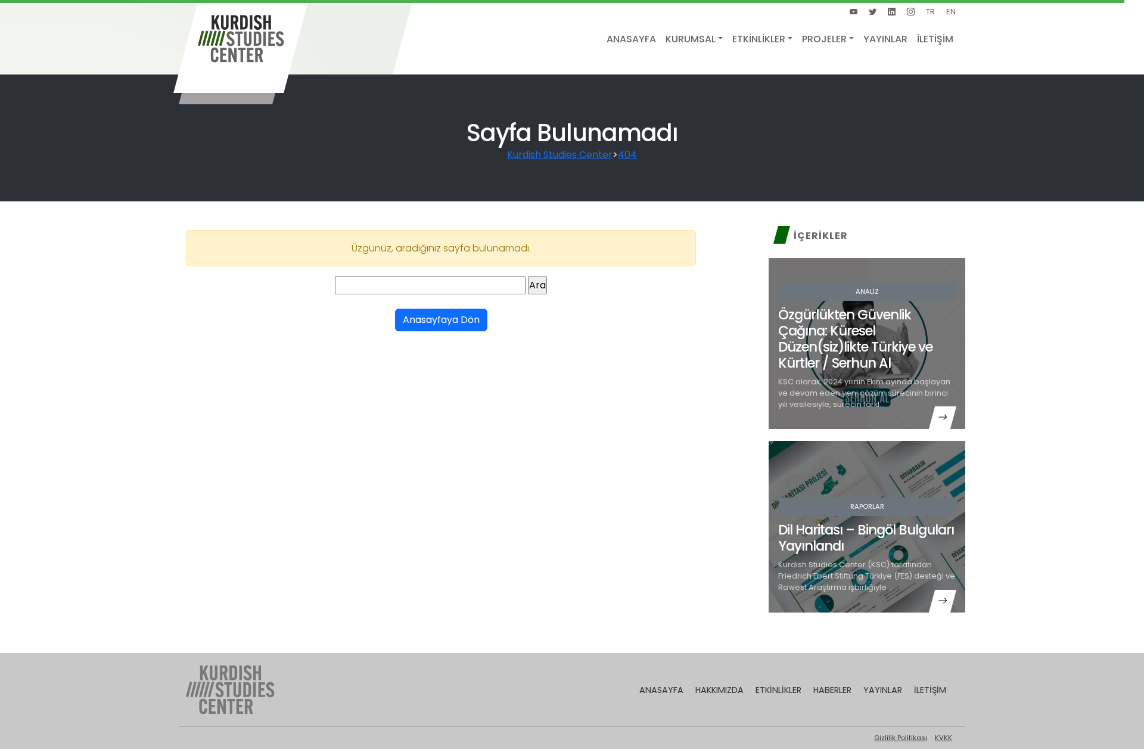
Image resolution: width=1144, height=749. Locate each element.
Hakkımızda (719, 690)
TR (930, 11)
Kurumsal (691, 39)
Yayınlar (885, 39)
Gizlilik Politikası (900, 737)
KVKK (943, 737)
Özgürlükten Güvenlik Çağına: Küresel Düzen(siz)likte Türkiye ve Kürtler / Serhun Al (855, 338)
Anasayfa (631, 39)
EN (951, 11)
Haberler (832, 690)
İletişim (935, 39)
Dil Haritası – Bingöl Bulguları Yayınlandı (866, 537)
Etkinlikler (758, 39)
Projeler (824, 39)
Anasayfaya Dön (441, 320)
